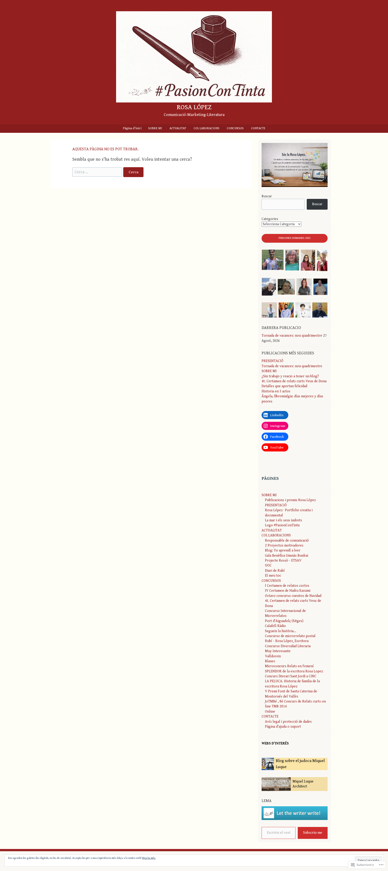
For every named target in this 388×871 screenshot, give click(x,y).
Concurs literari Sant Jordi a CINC (290, 676)
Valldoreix (273, 656)
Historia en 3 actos (276, 391)
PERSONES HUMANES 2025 (295, 238)
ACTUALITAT (178, 128)
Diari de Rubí (275, 571)
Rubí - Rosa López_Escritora (287, 641)
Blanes (270, 661)
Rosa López (194, 107)
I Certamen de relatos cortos (287, 586)
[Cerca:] (97, 172)
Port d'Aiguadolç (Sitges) (284, 621)
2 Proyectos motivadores (284, 545)
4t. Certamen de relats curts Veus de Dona (294, 381)
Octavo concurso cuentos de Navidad (293, 596)
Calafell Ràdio (275, 626)
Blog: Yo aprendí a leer (282, 550)
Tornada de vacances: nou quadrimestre (292, 335)
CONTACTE (258, 128)
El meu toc (273, 575)
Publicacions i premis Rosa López (290, 500)
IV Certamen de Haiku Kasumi (287, 591)
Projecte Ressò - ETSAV (283, 560)
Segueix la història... (280, 631)
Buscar (267, 196)
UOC (268, 565)
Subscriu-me (312, 833)
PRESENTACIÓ (272, 361)
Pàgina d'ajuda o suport (283, 726)
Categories (270, 219)
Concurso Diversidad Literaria (288, 646)
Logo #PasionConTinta (282, 525)
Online (270, 711)
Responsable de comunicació (287, 540)
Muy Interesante (278, 651)
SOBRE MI (155, 128)
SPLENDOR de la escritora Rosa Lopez (294, 671)
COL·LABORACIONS (206, 128)
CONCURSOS (235, 128)
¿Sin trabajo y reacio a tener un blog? (290, 376)
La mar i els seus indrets (283, 520)
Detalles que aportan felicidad (284, 386)
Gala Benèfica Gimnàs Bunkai (286, 555)
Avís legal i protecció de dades (288, 722)
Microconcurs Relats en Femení (289, 666)
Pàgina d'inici (132, 128)
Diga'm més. (149, 858)
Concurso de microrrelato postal (290, 636)
